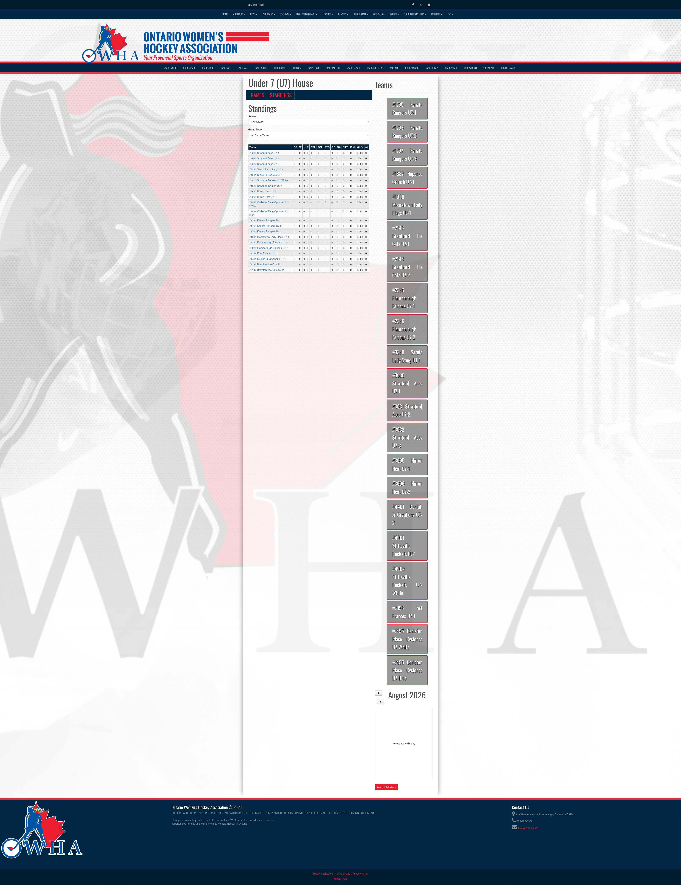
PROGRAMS (268, 14)
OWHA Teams (313, 67)
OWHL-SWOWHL (412, 67)
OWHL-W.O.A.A (432, 67)
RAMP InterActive (323, 873)
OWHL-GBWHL (189, 67)
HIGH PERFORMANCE (305, 14)
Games (257, 95)
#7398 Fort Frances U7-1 (263, 253)
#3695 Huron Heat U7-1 (262, 191)
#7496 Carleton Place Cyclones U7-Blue (407, 670)
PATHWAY (284, 14)
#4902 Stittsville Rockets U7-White (268, 180)
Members (436, 14)
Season (252, 116)
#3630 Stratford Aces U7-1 (264, 153)
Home (225, 14)
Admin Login (341, 879)
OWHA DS (297, 67)
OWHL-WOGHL (451, 67)
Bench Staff (359, 14)
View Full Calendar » (386, 787)
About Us (238, 14)
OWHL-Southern (374, 67)
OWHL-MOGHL (261, 67)
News (253, 14)
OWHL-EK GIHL (170, 67)
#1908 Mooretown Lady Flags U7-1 (269, 237)
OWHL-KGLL (243, 67)
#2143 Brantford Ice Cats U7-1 (266, 264)
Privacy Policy (360, 873)
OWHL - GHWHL (353, 67)
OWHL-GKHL (226, 67)
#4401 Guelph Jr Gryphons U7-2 (267, 259)
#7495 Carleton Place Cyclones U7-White (407, 639)
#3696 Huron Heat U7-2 (262, 197)
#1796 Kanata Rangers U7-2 (265, 226)
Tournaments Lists (414, 14)
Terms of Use (342, 873)
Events (393, 14)
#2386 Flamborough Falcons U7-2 (268, 248)
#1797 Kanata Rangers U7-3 (265, 231)
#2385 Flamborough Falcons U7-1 (268, 242)
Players (342, 14)
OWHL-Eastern (333, 67)
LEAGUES (327, 14)
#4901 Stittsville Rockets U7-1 (266, 175)
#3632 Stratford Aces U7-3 (264, 164)
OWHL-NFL (393, 67)
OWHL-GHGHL (208, 67)
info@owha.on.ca (527, 828)
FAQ (449, 14)
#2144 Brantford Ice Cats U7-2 (266, 270)
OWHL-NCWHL (280, 67)
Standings (281, 95)
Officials (378, 14)
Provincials (488, 67)
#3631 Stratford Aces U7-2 (264, 158)
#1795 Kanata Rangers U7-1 (265, 220)
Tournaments (470, 67)
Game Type (255, 129)
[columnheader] (270, 147)
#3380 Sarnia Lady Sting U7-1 (266, 169)
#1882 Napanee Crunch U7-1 (266, 186)
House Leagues (508, 67)
